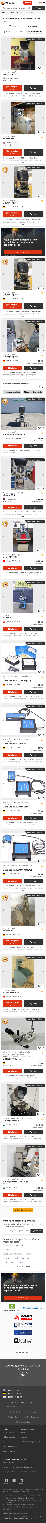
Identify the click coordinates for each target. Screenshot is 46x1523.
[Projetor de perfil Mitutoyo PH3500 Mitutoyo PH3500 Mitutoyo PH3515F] (23, 1161)
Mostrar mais (24, 1266)
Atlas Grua (7, 1249)
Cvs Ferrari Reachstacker (13, 1262)
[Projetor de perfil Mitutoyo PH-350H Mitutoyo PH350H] (23, 1100)
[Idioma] (40, 3)
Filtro (13, 26)
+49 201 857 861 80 (14, 1390)
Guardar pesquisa (23, 1210)
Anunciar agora (23, 252)
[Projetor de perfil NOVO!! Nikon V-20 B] (23, 474)
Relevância (34, 26)
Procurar (39, 8)
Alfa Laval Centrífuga (23, 1422)
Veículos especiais (32, 1407)
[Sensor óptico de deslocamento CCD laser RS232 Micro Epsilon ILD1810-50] (23, 721)
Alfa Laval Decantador (15, 1407)
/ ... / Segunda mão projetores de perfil (18, 12)
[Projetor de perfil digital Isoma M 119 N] (23, 536)
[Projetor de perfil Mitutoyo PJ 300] (23, 182)
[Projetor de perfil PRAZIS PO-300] (23, 54)
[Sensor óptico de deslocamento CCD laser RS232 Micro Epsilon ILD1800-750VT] (23, 784)
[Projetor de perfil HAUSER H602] (23, 118)
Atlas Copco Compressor (13, 1245)
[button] (44, 3)
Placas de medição (12, 392)
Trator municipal (31, 1412)
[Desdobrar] (23, 98)
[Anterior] (3, 53)
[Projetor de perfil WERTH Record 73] (23, 972)
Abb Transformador (31, 1417)
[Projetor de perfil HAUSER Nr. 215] (23, 910)
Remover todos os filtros (14, 32)
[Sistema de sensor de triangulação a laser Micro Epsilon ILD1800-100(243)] (23, 847)
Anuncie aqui (24, 1353)
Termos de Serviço (21, 1519)
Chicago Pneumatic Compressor (16, 1258)
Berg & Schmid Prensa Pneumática (17, 1254)
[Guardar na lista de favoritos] (41, 72)
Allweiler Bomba (15, 1412)
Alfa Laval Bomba (14, 1417)
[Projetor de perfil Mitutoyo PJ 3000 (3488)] (23, 414)
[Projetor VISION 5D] (23, 597)
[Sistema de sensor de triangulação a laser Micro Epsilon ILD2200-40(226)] (23, 658)
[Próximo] (43, 53)
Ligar (35, 88)
